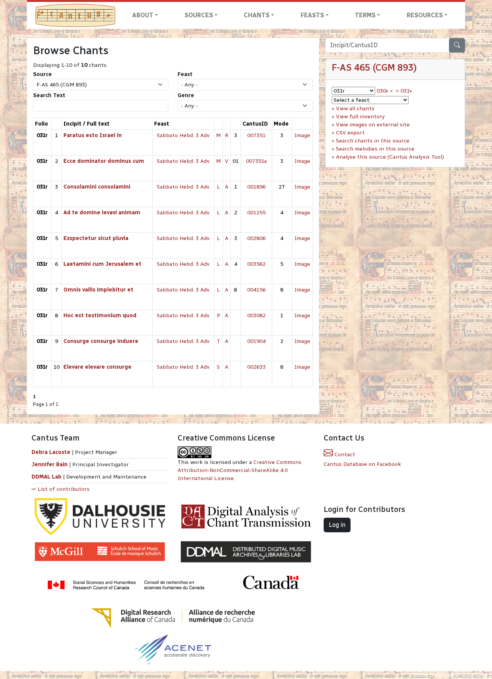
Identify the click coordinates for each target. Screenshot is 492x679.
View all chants (355, 108)
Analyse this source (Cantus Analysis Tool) (390, 157)
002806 (256, 238)
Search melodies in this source (375, 149)
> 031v (404, 91)
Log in (337, 524)
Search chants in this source (372, 140)
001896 (256, 187)
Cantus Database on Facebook (362, 464)
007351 (256, 135)
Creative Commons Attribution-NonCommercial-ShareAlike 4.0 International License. (239, 470)
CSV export (350, 132)
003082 (256, 315)
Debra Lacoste (51, 452)
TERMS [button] (365, 15)
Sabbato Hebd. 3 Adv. (183, 135)
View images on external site (373, 124)
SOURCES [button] (198, 15)
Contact (344, 454)
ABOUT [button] (142, 15)
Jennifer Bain (50, 464)
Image (302, 135)
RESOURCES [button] (425, 15)
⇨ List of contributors (61, 489)
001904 (256, 341)
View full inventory (360, 116)
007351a (256, 161)
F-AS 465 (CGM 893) (374, 67)
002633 (256, 367)
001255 (256, 212)
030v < (385, 91)
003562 (256, 264)
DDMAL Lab (47, 477)
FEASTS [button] (312, 15)
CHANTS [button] (256, 15)
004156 (256, 290)
